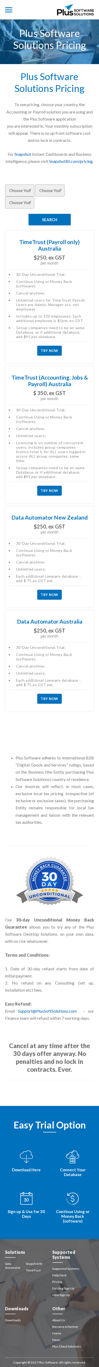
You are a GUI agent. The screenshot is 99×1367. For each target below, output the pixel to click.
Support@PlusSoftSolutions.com (47, 1010)
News (56, 1340)
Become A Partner (65, 1327)
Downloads (13, 1320)
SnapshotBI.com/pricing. (71, 161)
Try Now (49, 351)
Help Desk (59, 1275)
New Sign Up (61, 1295)
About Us (58, 1320)
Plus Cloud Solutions (66, 1346)
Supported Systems (65, 1269)
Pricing (57, 1282)
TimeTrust (33, 1270)
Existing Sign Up (63, 1288)
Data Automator (13, 1266)
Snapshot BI (34, 1264)
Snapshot (23, 154)
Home (56, 1333)
